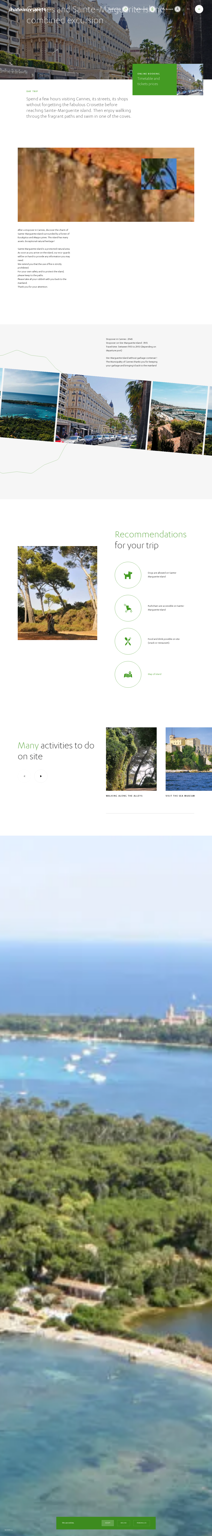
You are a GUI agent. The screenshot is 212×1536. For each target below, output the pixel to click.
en (188, 9)
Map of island (154, 674)
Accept (107, 1523)
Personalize (141, 1523)
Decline (124, 1523)
